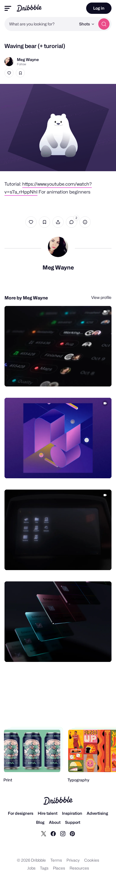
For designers (20, 813)
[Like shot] (9, 72)
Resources (79, 868)
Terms (56, 860)
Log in (98, 8)
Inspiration (72, 813)
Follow (21, 64)
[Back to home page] (29, 8)
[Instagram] (62, 833)
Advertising (97, 813)
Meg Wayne (28, 59)
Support (72, 822)
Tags (44, 868)
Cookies (91, 860)
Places (59, 868)
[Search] (104, 24)
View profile (101, 297)
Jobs (31, 868)
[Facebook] (53, 833)
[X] (43, 833)
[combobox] (40, 24)
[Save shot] (20, 72)
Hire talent (47, 813)
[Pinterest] (72, 833)
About (55, 822)
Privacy (73, 860)
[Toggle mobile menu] (8, 8)
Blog (40, 822)
